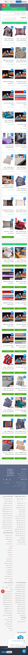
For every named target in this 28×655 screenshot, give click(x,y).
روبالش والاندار (22, 538)
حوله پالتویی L (9, 569)
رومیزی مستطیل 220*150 (20, 596)
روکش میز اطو (9, 626)
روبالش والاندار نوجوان (21, 540)
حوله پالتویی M (9, 572)
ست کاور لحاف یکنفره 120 (20, 535)
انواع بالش (10, 617)
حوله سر (10, 580)
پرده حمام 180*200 (8, 609)
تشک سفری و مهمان (21, 621)
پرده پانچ (10, 628)
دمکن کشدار (9, 541)
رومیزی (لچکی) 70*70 (20, 585)
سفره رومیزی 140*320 (7, 604)
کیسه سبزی (10, 554)
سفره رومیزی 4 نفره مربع (7, 591)
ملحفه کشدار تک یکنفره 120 (7, 526)
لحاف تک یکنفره (22, 512)
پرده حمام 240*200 (8, 611)
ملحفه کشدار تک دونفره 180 (7, 522)
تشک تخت (23, 619)
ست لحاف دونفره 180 (21, 501)
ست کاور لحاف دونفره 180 (20, 531)
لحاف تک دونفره (22, 509)
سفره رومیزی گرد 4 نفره (7, 593)
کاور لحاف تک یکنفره (8, 501)
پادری (11, 630)
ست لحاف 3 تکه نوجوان (20, 507)
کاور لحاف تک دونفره (8, 499)
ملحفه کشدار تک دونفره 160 (7, 524)
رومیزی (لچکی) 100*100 (20, 587)
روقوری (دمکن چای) (8, 563)
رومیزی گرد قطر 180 (21, 606)
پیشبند (10, 546)
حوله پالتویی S (9, 574)
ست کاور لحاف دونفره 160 (20, 529)
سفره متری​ (10, 585)
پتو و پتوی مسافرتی (8, 624)
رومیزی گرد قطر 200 (21, 609)
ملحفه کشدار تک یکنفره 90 (7, 528)
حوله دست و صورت (8, 578)
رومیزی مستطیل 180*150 (20, 593)
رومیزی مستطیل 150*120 (20, 589)
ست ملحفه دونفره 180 (20, 522)
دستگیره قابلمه (9, 559)
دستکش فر (10, 552)
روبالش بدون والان (21, 542)
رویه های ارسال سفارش (21, 474)
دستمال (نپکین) (9, 561)
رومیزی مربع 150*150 (20, 591)
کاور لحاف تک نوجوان (8, 503)
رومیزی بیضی (22, 615)
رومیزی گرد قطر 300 (21, 613)
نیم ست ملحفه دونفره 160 (7, 507)
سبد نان (10, 557)
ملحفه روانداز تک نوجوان (7, 520)
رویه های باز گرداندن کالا (21, 484)
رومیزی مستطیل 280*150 (20, 600)
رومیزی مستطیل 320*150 (20, 602)
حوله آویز (10, 548)
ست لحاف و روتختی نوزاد (20, 518)
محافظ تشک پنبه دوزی (7, 615)
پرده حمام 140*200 (8, 606)
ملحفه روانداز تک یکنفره (7, 518)
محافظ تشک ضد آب (8, 613)
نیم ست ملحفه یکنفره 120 (7, 509)
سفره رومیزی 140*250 (7, 600)
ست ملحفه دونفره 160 (20, 520)
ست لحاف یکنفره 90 (21, 503)
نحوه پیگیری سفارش (21, 477)
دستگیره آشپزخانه (8, 539)
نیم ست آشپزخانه (9, 537)
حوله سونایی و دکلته (8, 576)
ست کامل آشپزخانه (8, 535)
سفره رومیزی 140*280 (7, 602)
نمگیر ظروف (9, 550)
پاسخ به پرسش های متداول (20, 482)
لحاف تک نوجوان (22, 514)
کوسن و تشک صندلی (8, 619)
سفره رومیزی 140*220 (7, 598)
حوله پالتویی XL (9, 567)
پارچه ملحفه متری (8, 530)
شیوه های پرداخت (22, 475)
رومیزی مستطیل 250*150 (20, 598)
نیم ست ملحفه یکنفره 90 (7, 511)
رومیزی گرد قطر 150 (21, 604)
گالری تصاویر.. (22, 489)
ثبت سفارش (23, 472)
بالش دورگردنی (9, 622)
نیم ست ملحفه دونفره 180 (7, 505)
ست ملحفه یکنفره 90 (21, 525)
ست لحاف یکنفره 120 (21, 505)
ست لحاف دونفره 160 (21, 499)
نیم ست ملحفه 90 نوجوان (7, 513)
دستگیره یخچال (9, 565)
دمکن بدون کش (9, 544)
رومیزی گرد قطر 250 (21, 611)
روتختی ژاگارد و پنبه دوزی (20, 516)
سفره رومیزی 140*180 (7, 596)
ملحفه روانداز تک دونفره (7, 515)
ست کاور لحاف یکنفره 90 (20, 533)
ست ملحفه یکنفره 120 (21, 527)
